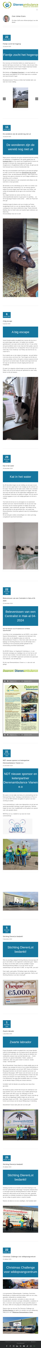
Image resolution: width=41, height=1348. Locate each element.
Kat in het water (8, 466)
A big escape (7, 321)
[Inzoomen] (22, 681)
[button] (4, 98)
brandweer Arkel (7, 161)
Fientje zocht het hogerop (12, 44)
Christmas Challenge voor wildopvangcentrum (19, 1257)
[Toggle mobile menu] (37, 10)
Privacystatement (20, 1343)
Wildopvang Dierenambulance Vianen (22, 1312)
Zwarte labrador (8, 1031)
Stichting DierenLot (8, 1310)
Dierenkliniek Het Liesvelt (29, 172)
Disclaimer (33, 1341)
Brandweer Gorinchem (18, 72)
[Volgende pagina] (7, 681)
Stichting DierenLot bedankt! (13, 936)
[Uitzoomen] (19, 681)
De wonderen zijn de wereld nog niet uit (17, 134)
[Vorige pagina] (4, 681)
